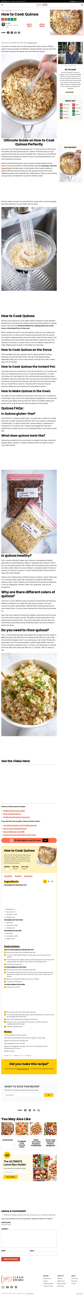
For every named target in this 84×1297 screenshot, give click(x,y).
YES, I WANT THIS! (53, 661)
